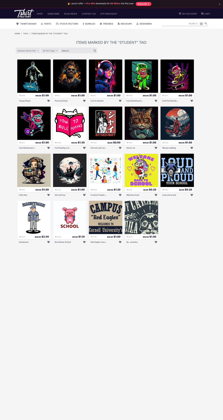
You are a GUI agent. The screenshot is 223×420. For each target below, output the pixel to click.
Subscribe (53, 13)
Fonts (47, 23)
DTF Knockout (108, 13)
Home (17, 33)
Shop (40, 13)
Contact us (89, 13)
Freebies (108, 23)
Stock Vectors (68, 23)
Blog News (70, 13)
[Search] (205, 23)
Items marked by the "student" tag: (49, 33)
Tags (25, 33)
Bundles (90, 23)
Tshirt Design (28, 23)
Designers (145, 23)
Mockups (126, 23)
